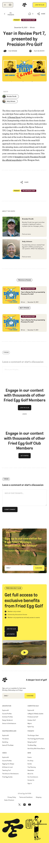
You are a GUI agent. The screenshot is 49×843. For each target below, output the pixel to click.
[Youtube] (29, 804)
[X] (19, 804)
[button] (41, 14)
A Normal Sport (14, 118)
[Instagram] (24, 804)
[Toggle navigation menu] (5, 5)
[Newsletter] (10, 5)
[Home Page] (24, 4)
